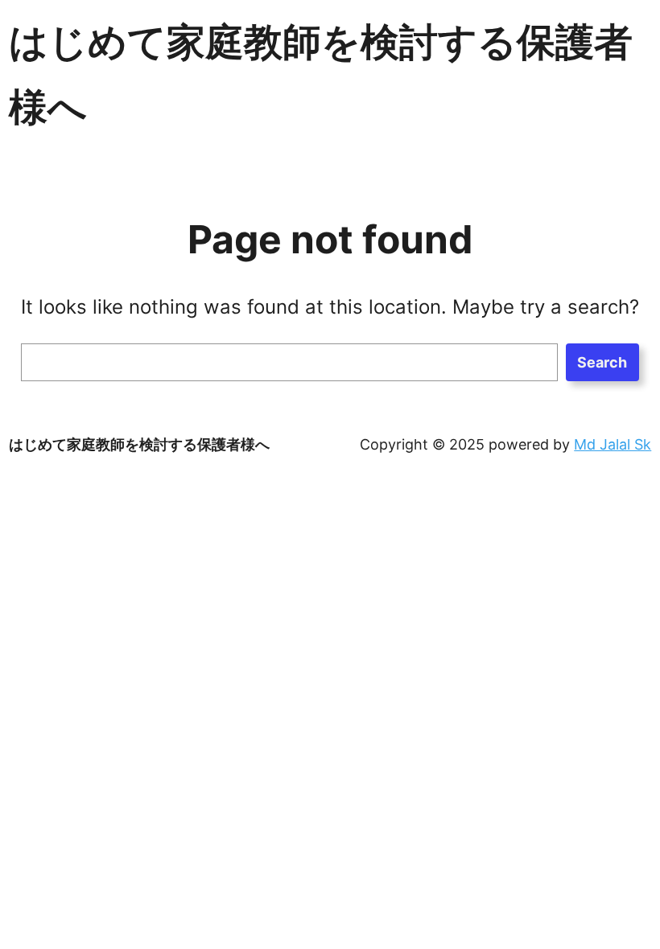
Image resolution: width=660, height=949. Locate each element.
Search (602, 362)
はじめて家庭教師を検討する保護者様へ (139, 444)
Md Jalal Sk (612, 444)
